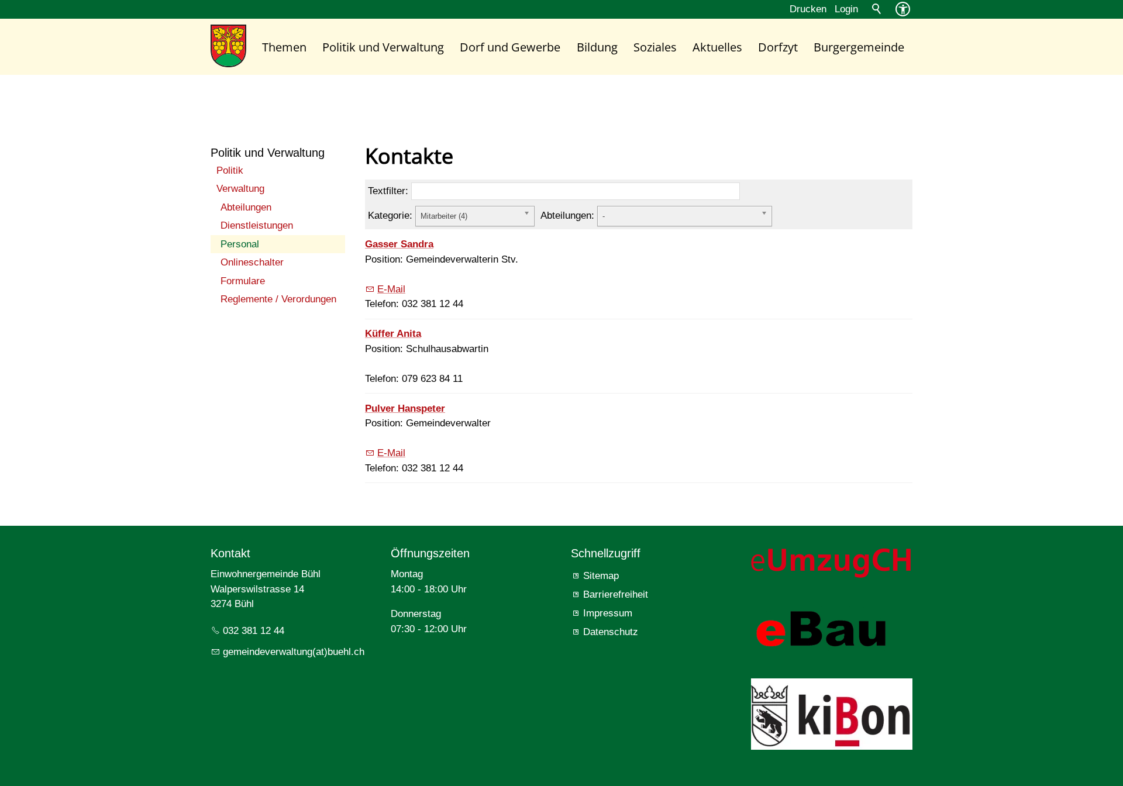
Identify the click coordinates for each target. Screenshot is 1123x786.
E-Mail (391, 289)
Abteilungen (246, 207)
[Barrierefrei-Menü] (902, 9)
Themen (284, 47)
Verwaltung (240, 188)
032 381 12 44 (253, 630)
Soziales (655, 47)
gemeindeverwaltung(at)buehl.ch (293, 651)
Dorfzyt (778, 47)
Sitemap (601, 575)
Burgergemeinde (859, 47)
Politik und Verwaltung (383, 47)
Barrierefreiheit (615, 594)
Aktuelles (717, 47)
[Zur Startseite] (228, 46)
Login (846, 9)
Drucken (808, 9)
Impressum (607, 613)
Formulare (243, 281)
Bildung (597, 47)
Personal (240, 244)
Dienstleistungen (257, 225)
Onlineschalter (252, 262)
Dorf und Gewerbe (510, 47)
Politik (229, 170)
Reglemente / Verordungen (278, 299)
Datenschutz (610, 631)
